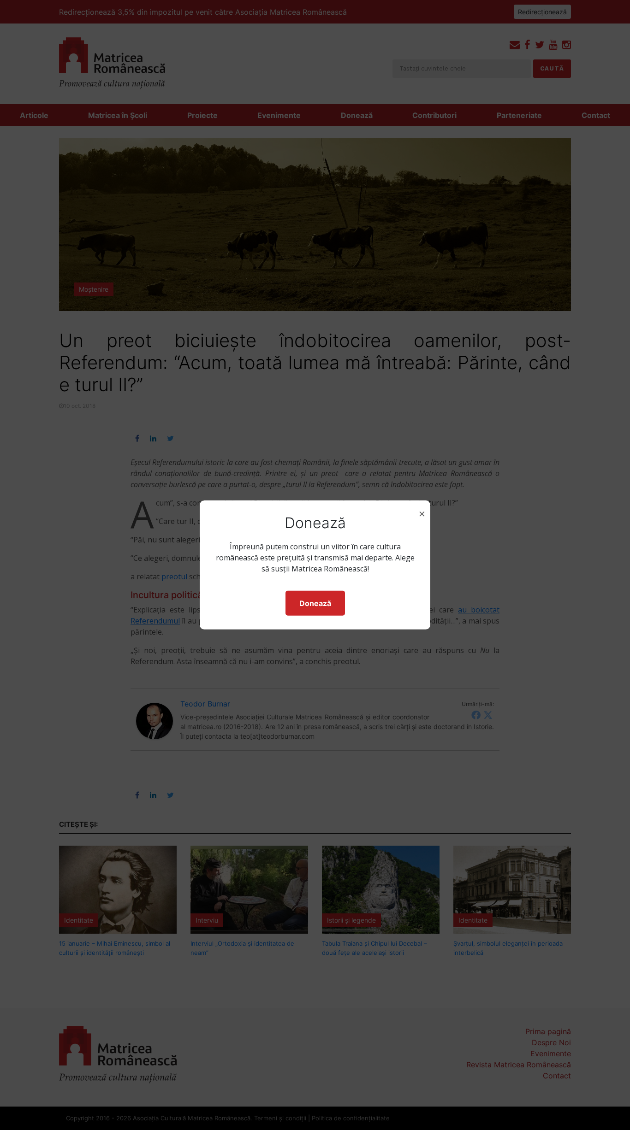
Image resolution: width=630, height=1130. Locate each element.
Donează (315, 603)
